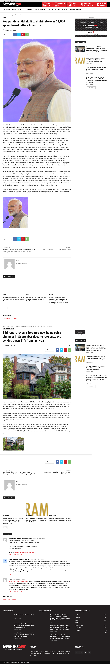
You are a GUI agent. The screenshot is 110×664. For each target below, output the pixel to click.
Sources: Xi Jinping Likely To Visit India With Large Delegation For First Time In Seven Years (36, 299)
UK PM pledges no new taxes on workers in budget (57, 249)
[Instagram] (81, 652)
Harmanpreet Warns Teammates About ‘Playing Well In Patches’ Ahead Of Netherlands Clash (24, 625)
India (8, 15)
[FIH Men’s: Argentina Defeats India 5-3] (7, 617)
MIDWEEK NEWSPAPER (88, 4)
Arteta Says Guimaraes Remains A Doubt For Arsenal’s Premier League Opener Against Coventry (24, 634)
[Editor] (4, 30)
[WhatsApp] (27, 34)
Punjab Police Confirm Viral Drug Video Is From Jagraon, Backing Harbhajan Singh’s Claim (13, 299)
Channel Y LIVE (61, 4)
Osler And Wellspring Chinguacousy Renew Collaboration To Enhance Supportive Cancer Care (96, 69)
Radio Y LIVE (75, 4)
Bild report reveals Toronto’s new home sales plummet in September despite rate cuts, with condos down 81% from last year (19, 251)
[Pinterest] (23, 34)
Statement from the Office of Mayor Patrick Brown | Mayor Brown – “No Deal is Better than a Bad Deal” (96, 59)
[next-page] (6, 308)
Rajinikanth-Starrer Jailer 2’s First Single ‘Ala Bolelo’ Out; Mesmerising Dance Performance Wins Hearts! (60, 627)
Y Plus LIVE (49, 4)
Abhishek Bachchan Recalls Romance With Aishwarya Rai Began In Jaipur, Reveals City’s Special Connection (60, 636)
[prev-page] (4, 308)
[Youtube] (89, 652)
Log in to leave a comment (10, 318)
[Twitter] (19, 34)
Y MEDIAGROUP (103, 4)
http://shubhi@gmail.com (21, 263)
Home (4, 15)
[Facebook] (15, 34)
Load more (90, 87)
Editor (7, 30)
